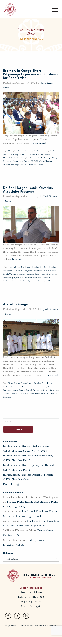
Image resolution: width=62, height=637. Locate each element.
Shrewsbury (8, 277)
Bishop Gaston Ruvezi (23, 383)
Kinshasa (40, 161)
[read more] (39, 143)
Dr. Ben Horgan (50, 270)
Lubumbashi (8, 164)
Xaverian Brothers (35, 164)
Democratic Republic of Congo (16, 161)
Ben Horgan (25, 267)
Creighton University (32, 270)
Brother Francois (40, 151)
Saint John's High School (45, 274)
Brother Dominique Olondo (34, 386)
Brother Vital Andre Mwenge (38, 158)
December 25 (11, 484)
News (6, 87)
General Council (10, 393)
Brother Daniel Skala (23, 151)
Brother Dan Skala (40, 267)
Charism (18, 270)
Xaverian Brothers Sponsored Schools (28, 281)
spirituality (18, 277)
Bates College (13, 267)
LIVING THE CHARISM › (31, 39)
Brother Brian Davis (43, 383)
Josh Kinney (48, 82)
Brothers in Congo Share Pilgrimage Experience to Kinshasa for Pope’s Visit (30, 74)
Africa (10, 151)
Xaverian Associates (33, 277)
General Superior (26, 393)
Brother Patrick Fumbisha (30, 390)
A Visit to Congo (15, 304)
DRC (33, 161)
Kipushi (49, 161)
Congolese (53, 390)
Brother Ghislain (27, 154)
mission (30, 274)
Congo (55, 158)
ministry (22, 274)
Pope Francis (20, 164)
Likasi (37, 393)
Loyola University (10, 274)
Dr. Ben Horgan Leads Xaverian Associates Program (28, 189)
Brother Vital (19, 158)
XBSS (47, 281)
